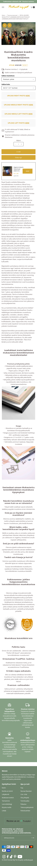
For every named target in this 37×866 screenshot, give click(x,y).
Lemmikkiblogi (7, 804)
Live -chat (24, 794)
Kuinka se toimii (7, 791)
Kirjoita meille (6, 807)
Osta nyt (18, 157)
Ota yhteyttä (25, 798)
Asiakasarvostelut (8, 798)
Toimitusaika (25, 801)
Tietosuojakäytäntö (27, 807)
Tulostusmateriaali (12, 15)
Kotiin (3, 15)
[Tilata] (32, 837)
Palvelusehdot (25, 811)
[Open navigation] (3, 7)
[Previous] (4, 25)
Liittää (4, 811)
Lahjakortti (5, 794)
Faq (22, 788)
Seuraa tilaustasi (26, 791)
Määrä (18, 140)
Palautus (23, 804)
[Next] (9, 25)
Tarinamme (6, 801)
